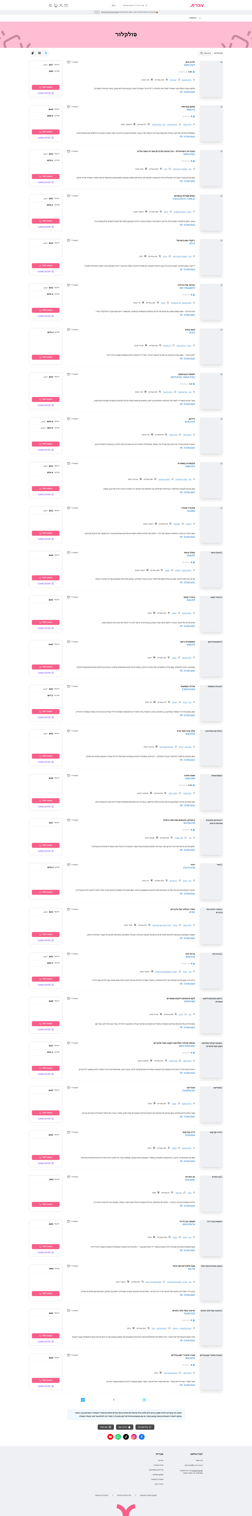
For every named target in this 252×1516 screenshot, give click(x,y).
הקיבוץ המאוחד (164, 479)
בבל (153, 1328)
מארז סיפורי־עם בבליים (183, 1355)
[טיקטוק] (126, 1437)
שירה (189, 1193)
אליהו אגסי (190, 733)
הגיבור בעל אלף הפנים (183, 1310)
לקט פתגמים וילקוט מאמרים (181, 998)
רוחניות (188, 524)
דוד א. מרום (190, 421)
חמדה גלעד (190, 778)
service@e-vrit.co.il (194, 1465)
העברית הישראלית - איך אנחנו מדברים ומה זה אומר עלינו (166, 151)
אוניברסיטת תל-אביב (153, 1282)
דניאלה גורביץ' (179, 198)
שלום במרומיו (188, 106)
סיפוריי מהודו (188, 508)
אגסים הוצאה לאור (166, 747)
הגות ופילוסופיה (180, 212)
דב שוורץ (191, 198)
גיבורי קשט (189, 597)
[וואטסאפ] (118, 1437)
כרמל (166, 212)
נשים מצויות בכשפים (184, 196)
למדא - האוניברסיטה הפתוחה (166, 972)
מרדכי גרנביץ (189, 867)
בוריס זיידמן (176, 377)
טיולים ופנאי (181, 346)
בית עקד (178, 1193)
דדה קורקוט (189, 1132)
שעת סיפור (189, 775)
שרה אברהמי (189, 823)
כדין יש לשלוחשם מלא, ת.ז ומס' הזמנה (191, 1472)
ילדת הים (190, 62)
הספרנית (173, 80)
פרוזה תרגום (186, 80)
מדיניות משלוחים (156, 1470)
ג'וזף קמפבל (189, 1313)
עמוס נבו (191, 511)
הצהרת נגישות (101, 1495)
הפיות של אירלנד (186, 285)
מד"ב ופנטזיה (176, 303)
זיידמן (192, 419)
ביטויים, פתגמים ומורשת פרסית (179, 820)
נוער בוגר (188, 747)
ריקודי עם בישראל (185, 240)
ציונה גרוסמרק (188, 689)
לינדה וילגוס (189, 65)
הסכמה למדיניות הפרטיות (110, 12)
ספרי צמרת (173, 435)
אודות (160, 1460)
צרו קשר (199, 1460)
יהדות (189, 212)
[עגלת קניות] (56, 5)
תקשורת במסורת (186, 463)
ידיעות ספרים (172, 125)
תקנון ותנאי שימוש (148, 1495)
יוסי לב (192, 912)
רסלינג (174, 702)
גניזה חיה (190, 954)
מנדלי (175, 925)
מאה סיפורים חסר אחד (184, 1266)
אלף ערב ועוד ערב (186, 731)
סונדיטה (191, 1087)
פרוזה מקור (187, 125)
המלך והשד (189, 552)
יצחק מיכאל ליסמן (187, 1046)
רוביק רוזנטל (189, 154)
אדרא (181, 1014)
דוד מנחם (191, 109)
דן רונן (192, 243)
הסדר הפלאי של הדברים (183, 909)
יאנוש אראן (190, 1179)
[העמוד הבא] (83, 1400)
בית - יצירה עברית (158, 125)
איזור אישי (158, 1484)
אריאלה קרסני (188, 1224)
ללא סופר (191, 555)
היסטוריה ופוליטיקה (180, 169)
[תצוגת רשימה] (46, 53)
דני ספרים (167, 346)
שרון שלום (190, 956)
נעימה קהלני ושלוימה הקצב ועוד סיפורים (174, 1043)
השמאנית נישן (187, 642)
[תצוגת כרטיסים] (32, 53)
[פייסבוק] (142, 1437)
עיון (190, 169)
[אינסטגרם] (134, 1437)
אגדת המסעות (188, 686)
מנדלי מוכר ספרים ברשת (162, 925)
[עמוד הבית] (200, 18)
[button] (50, 5)
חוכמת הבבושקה (186, 374)
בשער (167, 570)
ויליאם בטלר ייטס (187, 288)
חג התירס (190, 1177)
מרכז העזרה (158, 1465)
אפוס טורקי (190, 1135)
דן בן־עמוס (190, 466)
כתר (165, 169)
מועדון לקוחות (157, 1479)
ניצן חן (192, 332)
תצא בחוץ (190, 329)
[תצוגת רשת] (39, 53)
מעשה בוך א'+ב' (187, 1221)
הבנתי (97, 12)
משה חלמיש (189, 1001)
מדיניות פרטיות (124, 1495)
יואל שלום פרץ (188, 1090)
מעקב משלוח (158, 1475)
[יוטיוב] (110, 1437)
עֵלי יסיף (191, 1269)
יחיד (192, 864)
